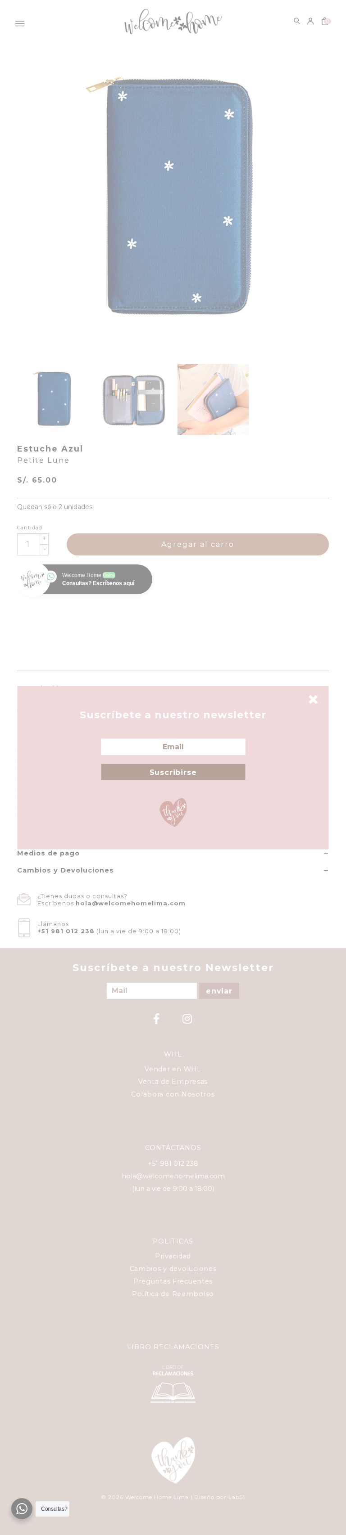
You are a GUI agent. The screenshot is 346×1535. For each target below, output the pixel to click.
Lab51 (236, 1497)
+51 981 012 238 (66, 931)
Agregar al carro (197, 544)
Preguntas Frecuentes (173, 1281)
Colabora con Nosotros (172, 1094)
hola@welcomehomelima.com (131, 903)
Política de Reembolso (173, 1294)
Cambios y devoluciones (173, 1269)
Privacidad (173, 1256)
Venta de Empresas (173, 1082)
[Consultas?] (21, 1508)
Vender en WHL (173, 1069)
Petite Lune (43, 460)
